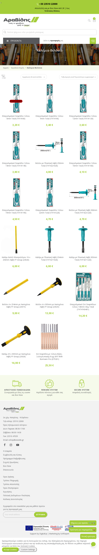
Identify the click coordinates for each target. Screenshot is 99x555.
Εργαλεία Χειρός (17, 68)
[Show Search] (89, 20)
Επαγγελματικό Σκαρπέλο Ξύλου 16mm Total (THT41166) (83, 164)
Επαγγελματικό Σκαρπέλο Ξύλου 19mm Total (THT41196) (16, 211)
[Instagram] (11, 445)
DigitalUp (43, 533)
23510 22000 (18, 421)
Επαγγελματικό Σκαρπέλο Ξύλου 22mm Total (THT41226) (49, 211)
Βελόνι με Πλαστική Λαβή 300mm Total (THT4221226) (83, 211)
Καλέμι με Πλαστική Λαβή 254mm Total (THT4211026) (49, 258)
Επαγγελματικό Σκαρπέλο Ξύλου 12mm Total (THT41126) (83, 117)
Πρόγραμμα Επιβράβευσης (14, 458)
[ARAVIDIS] (14, 409)
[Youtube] (17, 445)
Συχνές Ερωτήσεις (10, 462)
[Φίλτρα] (3, 77)
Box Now (7, 466)
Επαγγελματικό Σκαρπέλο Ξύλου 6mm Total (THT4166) (16, 117)
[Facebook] (4, 445)
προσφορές (55, 41)
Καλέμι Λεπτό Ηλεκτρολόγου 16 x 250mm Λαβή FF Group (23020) (16, 258)
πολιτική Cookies (28, 546)
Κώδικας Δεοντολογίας (12, 499)
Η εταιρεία (7, 451)
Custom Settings (28, 549)
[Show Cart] (94, 20)
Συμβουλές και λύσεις (12, 455)
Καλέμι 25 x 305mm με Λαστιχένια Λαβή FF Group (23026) (16, 355)
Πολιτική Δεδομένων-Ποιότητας (16, 495)
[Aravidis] (37, 22)
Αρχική (6, 68)
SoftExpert (64, 533)
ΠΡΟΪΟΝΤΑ (15, 40)
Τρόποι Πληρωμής (10, 480)
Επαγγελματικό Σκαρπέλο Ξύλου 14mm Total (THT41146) (16, 164)
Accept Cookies (10, 549)
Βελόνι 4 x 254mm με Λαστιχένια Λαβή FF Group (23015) (16, 305)
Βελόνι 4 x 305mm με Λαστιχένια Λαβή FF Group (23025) (49, 305)
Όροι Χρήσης (8, 476)
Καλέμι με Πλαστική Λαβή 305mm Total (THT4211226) (83, 258)
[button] (5, 32)
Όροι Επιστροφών (11, 488)
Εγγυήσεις (7, 491)
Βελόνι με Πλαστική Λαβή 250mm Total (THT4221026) (49, 164)
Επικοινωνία (8, 470)
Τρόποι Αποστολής (11, 484)
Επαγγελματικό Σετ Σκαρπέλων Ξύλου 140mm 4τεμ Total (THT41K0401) (83, 307)
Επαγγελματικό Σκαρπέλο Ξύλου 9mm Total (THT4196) (49, 117)
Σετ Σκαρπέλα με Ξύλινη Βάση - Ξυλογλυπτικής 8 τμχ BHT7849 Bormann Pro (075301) (49, 356)
